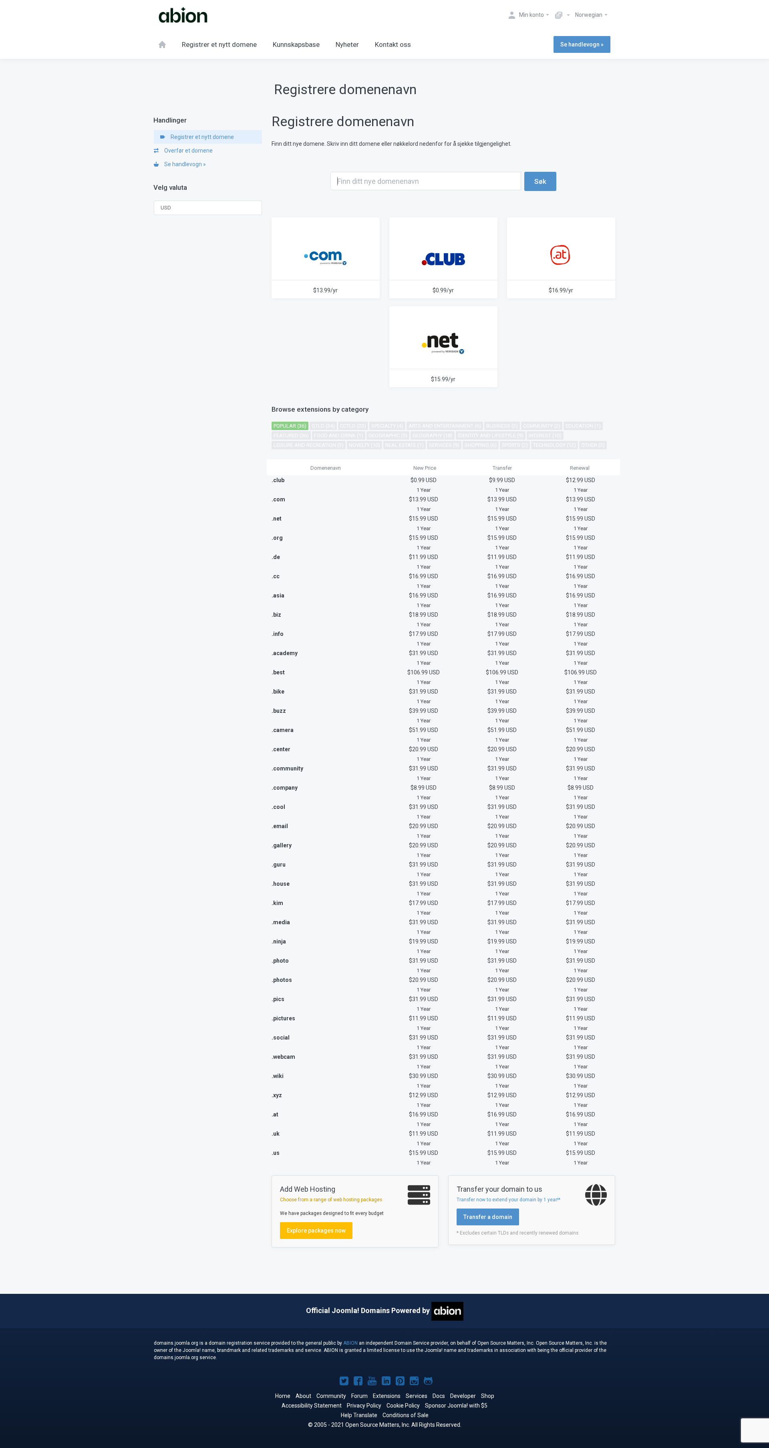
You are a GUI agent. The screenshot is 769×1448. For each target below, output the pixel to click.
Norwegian (589, 15)
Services (416, 1396)
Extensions (387, 1396)
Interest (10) (545, 435)
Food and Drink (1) (338, 435)
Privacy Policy (364, 1405)
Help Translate (359, 1415)
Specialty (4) (387, 426)
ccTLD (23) (353, 426)
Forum (359, 1396)
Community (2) (541, 426)
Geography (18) (433, 435)
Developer (463, 1396)
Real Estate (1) (404, 445)
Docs (439, 1396)
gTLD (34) (323, 426)
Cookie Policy (403, 1405)
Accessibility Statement (312, 1405)
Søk (540, 181)
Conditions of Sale (405, 1415)
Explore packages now (316, 1230)
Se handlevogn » (582, 44)
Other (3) (593, 445)
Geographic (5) (387, 435)
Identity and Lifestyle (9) (490, 435)
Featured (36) (291, 435)
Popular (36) (290, 426)
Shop (487, 1396)
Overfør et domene (187, 150)
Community (331, 1396)
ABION (350, 1343)
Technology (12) (554, 445)
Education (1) (583, 426)
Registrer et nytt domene (201, 137)
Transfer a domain (487, 1217)
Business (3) (502, 426)
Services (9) (444, 445)
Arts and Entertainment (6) (445, 426)
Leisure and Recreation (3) (309, 445)
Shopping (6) (481, 445)
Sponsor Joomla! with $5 (456, 1405)
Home (282, 1396)
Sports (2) (515, 445)
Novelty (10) (364, 445)
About (303, 1396)
